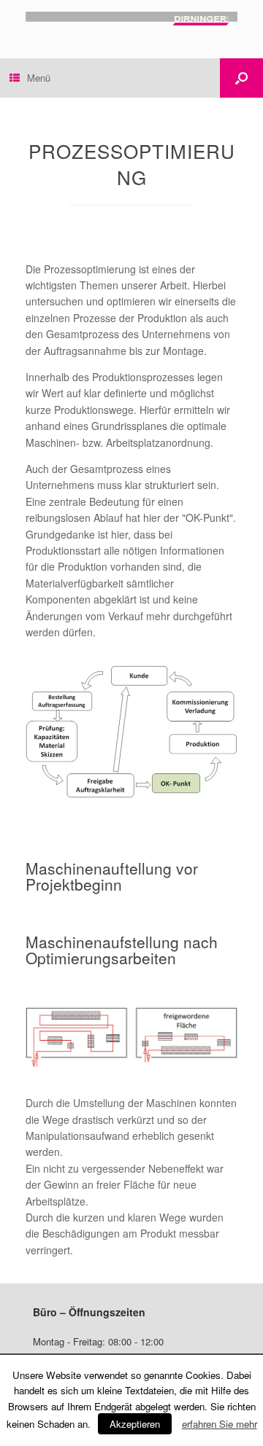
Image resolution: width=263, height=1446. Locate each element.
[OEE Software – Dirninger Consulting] (131, 18)
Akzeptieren (135, 1424)
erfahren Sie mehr (219, 1424)
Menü (38, 78)
